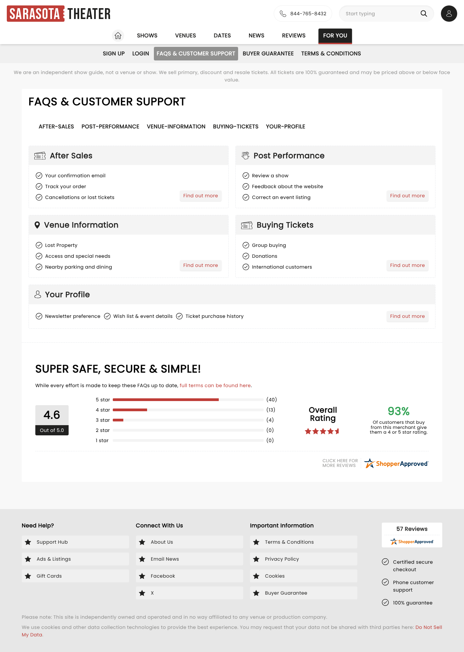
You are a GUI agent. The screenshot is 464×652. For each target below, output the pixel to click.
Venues (185, 35)
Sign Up (114, 53)
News (256, 35)
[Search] (425, 13)
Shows (147, 35)
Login (140, 53)
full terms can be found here (215, 385)
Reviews (294, 35)
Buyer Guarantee (268, 53)
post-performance (110, 126)
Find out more (202, 196)
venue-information (176, 126)
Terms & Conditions (331, 53)
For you (335, 35)
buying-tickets (235, 126)
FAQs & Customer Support (196, 53)
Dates (222, 35)
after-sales (56, 126)
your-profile (285, 126)
